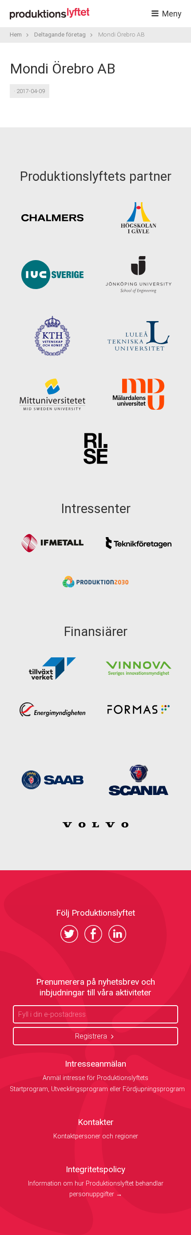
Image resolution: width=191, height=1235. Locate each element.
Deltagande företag (60, 34)
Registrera (91, 1036)
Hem (16, 34)
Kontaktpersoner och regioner (95, 1136)
